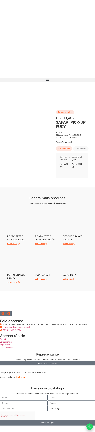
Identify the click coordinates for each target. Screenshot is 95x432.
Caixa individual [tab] (64, 149)
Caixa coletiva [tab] (81, 149)
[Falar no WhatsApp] (89, 426)
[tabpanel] (72, 163)
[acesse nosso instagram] (3, 313)
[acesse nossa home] (8, 302)
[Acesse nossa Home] (37, 40)
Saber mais (12, 244)
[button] (47, 80)
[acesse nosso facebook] (9, 313)
